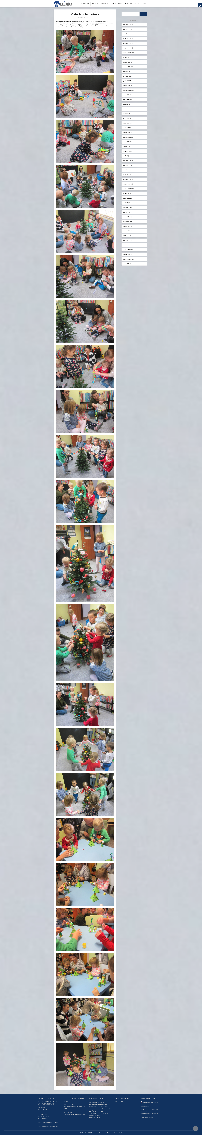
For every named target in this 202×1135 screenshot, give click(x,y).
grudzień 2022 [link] (127, 179)
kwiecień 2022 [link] (127, 207)
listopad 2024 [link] (126, 85)
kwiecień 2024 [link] (127, 109)
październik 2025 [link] (127, 52)
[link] (200, 5)
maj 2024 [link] (125, 104)
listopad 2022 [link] (126, 184)
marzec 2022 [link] (126, 212)
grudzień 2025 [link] (127, 43)
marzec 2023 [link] (126, 165)
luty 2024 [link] (125, 118)
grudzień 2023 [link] (127, 127)
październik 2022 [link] (127, 188)
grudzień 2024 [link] (127, 81)
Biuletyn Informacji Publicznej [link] (150, 1102)
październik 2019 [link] (127, 259)
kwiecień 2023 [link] (127, 160)
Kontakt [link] (145, 3)
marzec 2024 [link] (126, 113)
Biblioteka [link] (103, 3)
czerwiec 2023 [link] (127, 151)
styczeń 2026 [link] (126, 38)
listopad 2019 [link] (126, 254)
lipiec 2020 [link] (126, 235)
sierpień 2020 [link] (126, 231)
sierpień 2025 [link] (126, 62)
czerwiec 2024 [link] (127, 99)
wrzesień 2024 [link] (127, 95)
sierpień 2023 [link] (126, 146)
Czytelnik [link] (112, 3)
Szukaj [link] (143, 14)
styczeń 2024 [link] (126, 123)
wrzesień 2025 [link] (127, 57)
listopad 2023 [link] (126, 132)
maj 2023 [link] (125, 156)
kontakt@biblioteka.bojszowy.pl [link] (50, 1122)
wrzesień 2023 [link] (127, 142)
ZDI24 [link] (120, 1132)
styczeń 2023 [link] (126, 174)
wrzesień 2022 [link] (127, 193)
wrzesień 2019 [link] (127, 263)
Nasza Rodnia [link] (128, 3)
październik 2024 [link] (127, 90)
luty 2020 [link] (125, 245)
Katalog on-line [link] (145, 1106)
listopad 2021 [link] (126, 226)
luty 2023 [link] (125, 170)
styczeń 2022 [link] (126, 217)
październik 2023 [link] (127, 137)
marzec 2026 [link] (126, 29)
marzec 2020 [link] (126, 240)
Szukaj (124, 10)
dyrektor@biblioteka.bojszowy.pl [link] (50, 1126)
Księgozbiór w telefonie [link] (147, 1117)
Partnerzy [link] (137, 3)
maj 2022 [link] (125, 203)
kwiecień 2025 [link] (127, 76)
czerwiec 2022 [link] (127, 198)
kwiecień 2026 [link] (127, 24)
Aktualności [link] (95, 3)
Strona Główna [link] (85, 3)
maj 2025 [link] (125, 71)
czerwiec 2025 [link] (127, 66)
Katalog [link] (120, 3)
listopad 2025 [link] (126, 48)
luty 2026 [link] (125, 34)
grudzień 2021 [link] (127, 221)
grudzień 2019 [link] (127, 249)
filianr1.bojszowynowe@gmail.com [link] (76, 1114)
